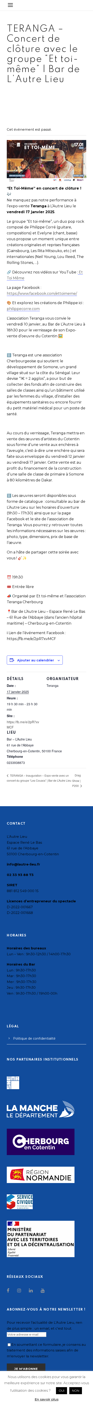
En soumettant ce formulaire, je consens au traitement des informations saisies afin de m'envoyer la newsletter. (46, 1350)
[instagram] (19, 1290)
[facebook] (8, 1290)
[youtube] (42, 1290)
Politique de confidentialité (34, 1038)
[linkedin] (31, 1290)
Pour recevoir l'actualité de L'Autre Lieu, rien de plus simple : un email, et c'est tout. (44, 1325)
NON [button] (75, 1390)
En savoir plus (46, 1399)
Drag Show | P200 (76, 780)
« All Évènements (21, 99)
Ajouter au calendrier (35, 660)
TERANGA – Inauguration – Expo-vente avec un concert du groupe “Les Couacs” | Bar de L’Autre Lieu (39, 778)
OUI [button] (61, 1390)
